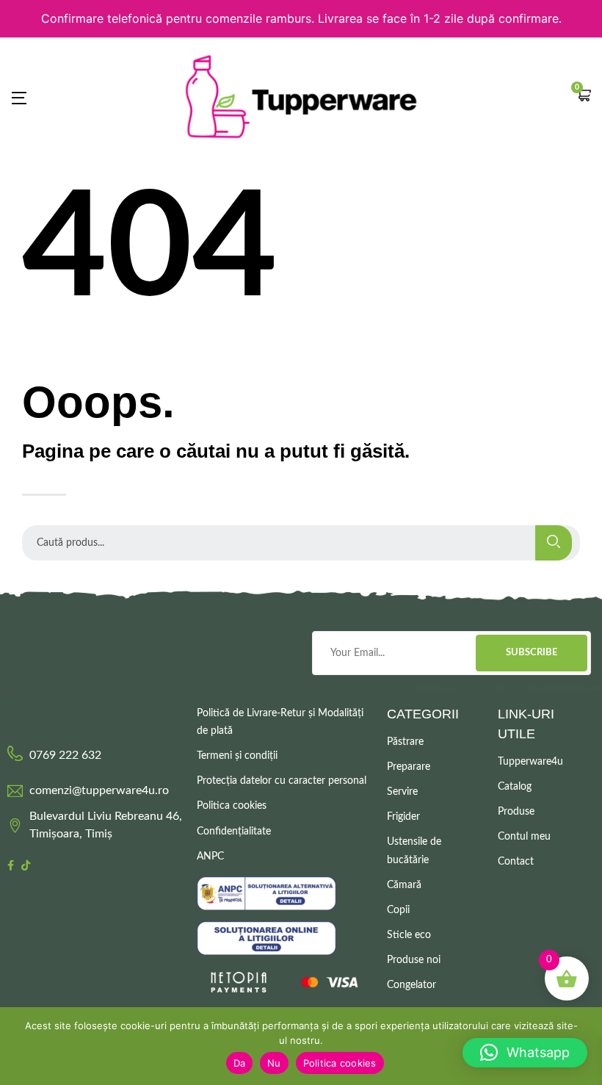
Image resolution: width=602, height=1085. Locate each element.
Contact (516, 862)
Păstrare (405, 742)
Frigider (403, 817)
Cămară (404, 885)
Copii (398, 910)
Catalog (515, 787)
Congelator (411, 985)
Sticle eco (409, 935)
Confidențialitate (234, 831)
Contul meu (524, 837)
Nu (274, 1063)
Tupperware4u (530, 762)
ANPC (210, 856)
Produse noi (413, 960)
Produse (516, 812)
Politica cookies (231, 806)
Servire (402, 792)
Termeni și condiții (237, 756)
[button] (583, 97)
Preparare (408, 767)
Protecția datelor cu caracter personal (281, 781)
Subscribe (531, 652)
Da (239, 1063)
